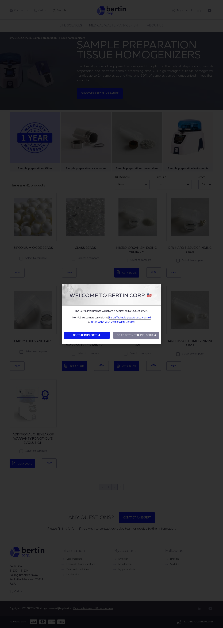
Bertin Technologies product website (130, 317)
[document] (111, 314)
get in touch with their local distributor (112, 322)
